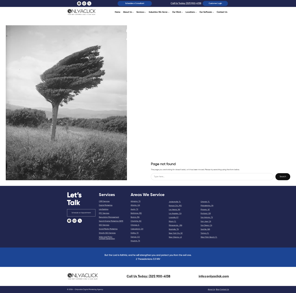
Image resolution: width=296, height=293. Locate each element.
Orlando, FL (205, 202)
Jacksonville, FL (175, 202)
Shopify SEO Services (107, 233)
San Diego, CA (206, 225)
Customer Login (215, 3)
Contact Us (224, 289)
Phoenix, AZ (205, 209)
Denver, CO (135, 237)
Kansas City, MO (175, 206)
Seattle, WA (205, 229)
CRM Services (104, 201)
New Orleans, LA (175, 237)
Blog (217, 289)
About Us (211, 289)
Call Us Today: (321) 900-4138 (186, 3)
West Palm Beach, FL (209, 237)
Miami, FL (172, 221)
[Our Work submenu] (182, 12)
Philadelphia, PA (207, 206)
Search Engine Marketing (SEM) (111, 221)
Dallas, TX (135, 233)
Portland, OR (206, 213)
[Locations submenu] (196, 12)
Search (283, 177)
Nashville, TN (174, 229)
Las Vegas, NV (174, 209)
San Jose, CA (206, 221)
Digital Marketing (105, 205)
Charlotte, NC (136, 221)
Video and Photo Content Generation (107, 238)
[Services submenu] (145, 12)
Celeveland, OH (137, 229)
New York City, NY (176, 233)
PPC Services (104, 213)
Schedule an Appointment (81, 213)
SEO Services (104, 225)
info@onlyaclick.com (214, 276)
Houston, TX (135, 241)
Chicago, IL (135, 225)
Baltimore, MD (136, 213)
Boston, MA (135, 217)
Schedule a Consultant (134, 3)
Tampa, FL (205, 233)
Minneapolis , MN (175, 225)
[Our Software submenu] (213, 12)
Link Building (103, 209)
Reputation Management (109, 217)
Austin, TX (134, 209)
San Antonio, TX (207, 217)
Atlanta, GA (135, 205)
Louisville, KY (174, 217)
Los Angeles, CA (175, 213)
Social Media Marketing (108, 229)
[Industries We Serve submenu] (168, 12)
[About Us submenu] (133, 12)
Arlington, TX (135, 201)
